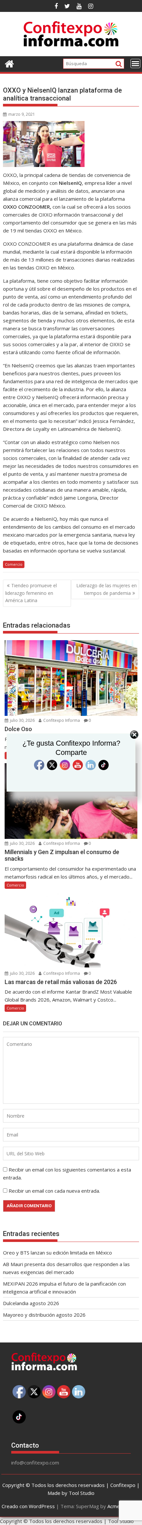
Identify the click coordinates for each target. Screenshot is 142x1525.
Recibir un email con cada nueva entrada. (54, 1190)
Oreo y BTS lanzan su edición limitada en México (57, 1252)
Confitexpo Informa (61, 843)
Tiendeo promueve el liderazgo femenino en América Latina (31, 592)
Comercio (13, 564)
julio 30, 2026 (22, 843)
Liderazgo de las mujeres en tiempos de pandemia (106, 589)
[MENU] (135, 63)
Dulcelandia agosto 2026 (31, 1303)
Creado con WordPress (28, 1506)
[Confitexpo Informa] (9, 63)
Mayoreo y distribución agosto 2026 (44, 1314)
